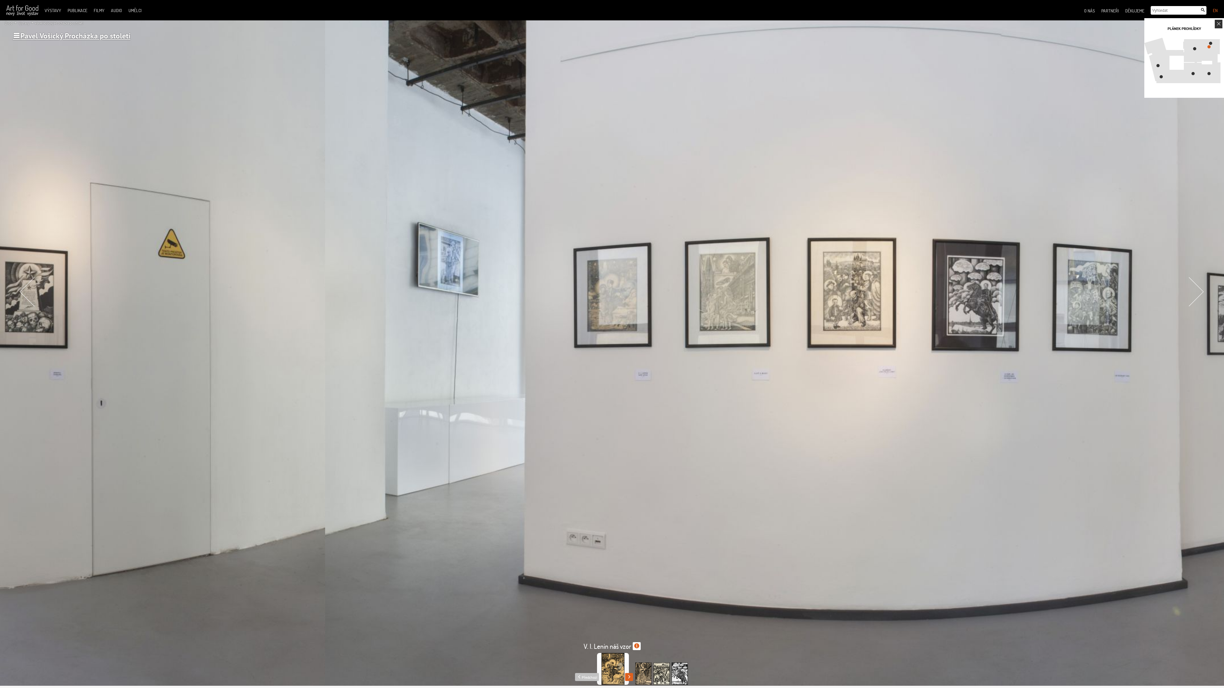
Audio (116, 10)
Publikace (77, 10)
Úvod (8, 23)
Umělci (135, 10)
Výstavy (23, 23)
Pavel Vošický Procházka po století (58, 23)
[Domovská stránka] (22, 10)
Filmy (99, 10)
